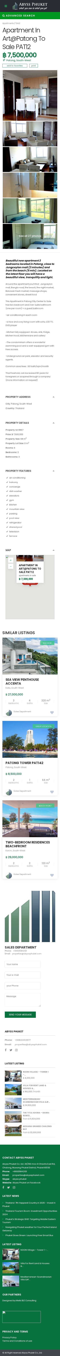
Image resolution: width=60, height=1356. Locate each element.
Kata (8, 687)
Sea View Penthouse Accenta (22, 681)
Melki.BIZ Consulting (26, 1300)
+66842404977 (23, 1040)
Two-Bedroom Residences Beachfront (28, 844)
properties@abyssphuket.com (31, 1044)
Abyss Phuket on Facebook (26, 1182)
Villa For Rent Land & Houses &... (34, 1265)
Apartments (8, 23)
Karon (9, 850)
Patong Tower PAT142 (24, 763)
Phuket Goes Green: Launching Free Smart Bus (29, 1235)
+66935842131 (19, 1171)
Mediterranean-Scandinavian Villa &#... (36, 1100)
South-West (23, 60)
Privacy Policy (9, 1337)
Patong (10, 60)
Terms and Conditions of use (17, 1340)
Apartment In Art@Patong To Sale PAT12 (30, 569)
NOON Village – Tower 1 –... (34, 1249)
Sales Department (22, 711)
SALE (18, 23)
